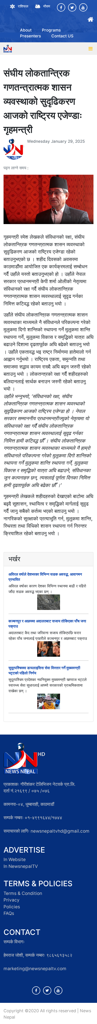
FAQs (9, 913)
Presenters (30, 36)
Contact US (62, 36)
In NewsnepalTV (21, 866)
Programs (51, 30)
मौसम (46, 6)
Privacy (12, 900)
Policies (12, 906)
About (26, 30)
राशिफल (23, 6)
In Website (15, 859)
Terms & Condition (23, 893)
